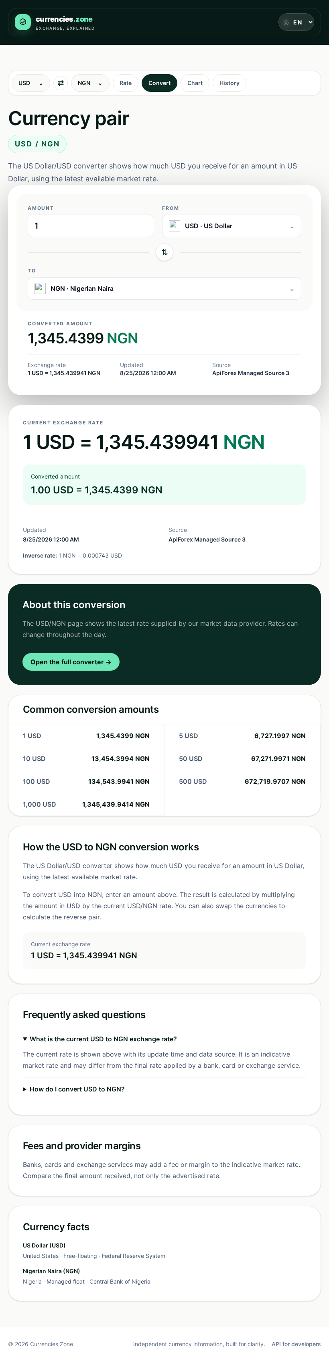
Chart (195, 82)
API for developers (296, 1344)
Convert (159, 82)
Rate (126, 82)
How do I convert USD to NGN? (77, 1089)
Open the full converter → (71, 662)
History (229, 82)
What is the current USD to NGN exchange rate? (103, 1039)
